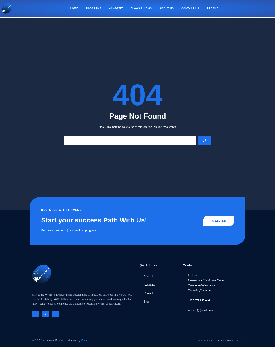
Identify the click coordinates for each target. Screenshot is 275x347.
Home (74, 8)
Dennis (84, 340)
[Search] (204, 140)
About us (166, 8)
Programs (94, 8)
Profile (213, 8)
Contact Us (190, 8)
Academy (116, 8)
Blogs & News (141, 8)
